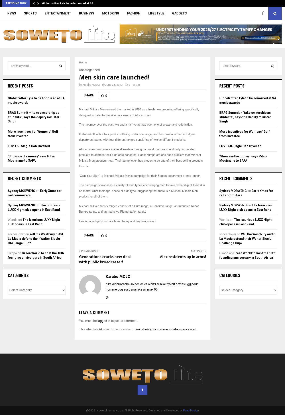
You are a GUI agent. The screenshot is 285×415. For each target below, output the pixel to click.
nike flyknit (167, 284)
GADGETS (179, 13)
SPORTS (30, 13)
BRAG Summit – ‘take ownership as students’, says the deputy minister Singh (33, 117)
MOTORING (110, 13)
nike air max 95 (147, 289)
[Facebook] (264, 13)
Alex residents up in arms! (183, 257)
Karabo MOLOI (91, 84)
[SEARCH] (61, 65)
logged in (104, 321)
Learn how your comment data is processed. (166, 329)
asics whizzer (149, 284)
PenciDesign (191, 410)
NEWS (11, 13)
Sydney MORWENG (21, 191)
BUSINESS (86, 13)
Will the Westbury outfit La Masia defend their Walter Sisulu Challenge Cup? (35, 238)
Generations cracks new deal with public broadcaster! (105, 260)
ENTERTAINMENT (58, 13)
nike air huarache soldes (123, 284)
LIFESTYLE (156, 13)
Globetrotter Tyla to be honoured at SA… (69, 3)
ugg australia (127, 289)
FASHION (133, 13)
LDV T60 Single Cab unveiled (29, 146)
